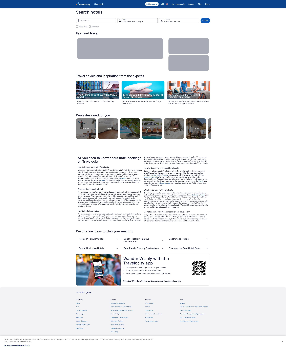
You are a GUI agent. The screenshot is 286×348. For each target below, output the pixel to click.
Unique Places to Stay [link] (117, 328)
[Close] (282, 341)
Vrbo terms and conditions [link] (153, 314)
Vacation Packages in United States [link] (122, 310)
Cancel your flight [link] (185, 310)
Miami (201, 181)
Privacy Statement (11, 346)
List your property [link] (81, 310)
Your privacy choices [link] (151, 321)
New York (156, 175)
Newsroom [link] (79, 317)
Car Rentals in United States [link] (119, 317)
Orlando (123, 178)
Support (191, 4)
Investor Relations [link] (81, 321)
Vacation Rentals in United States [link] (121, 307)
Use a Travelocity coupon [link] (188, 317)
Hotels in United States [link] (118, 303)
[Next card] (208, 128)
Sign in (207, 4)
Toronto (165, 175)
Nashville (194, 195)
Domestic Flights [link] (116, 314)
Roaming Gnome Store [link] (83, 324)
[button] (98, 239)
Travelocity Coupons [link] (117, 324)
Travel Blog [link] (114, 332)
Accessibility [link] (149, 317)
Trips (200, 4)
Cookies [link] (147, 307)
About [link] (78, 303)
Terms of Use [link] (149, 310)
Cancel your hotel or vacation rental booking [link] (194, 307)
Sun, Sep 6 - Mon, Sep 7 (132, 21)
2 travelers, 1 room (172, 21)
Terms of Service (24, 346)
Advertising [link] (79, 328)
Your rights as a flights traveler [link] (189, 321)
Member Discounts (151, 177)
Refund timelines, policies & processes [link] (192, 314)
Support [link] (182, 303)
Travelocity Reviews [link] (117, 321)
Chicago (102, 180)
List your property (178, 4)
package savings (164, 183)
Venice (202, 195)
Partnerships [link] (80, 314)
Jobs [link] (77, 307)
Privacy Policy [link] (149, 303)
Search (205, 20)
